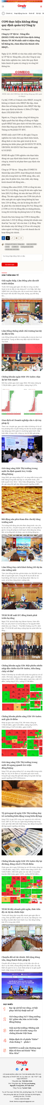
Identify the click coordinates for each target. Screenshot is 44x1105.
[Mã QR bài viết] (21, 238)
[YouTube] (27, 1069)
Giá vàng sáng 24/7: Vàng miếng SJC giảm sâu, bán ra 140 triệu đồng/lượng (24, 1019)
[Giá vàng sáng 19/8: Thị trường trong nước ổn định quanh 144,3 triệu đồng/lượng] (22, 499)
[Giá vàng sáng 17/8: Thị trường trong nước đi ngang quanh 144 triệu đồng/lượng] (22, 793)
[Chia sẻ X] (8, 238)
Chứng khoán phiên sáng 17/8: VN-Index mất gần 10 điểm (21, 718)
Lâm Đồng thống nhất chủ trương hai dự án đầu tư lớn (22, 332)
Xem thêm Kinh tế (10, 275)
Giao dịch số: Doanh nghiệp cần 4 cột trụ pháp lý (21, 421)
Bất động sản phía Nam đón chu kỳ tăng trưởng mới (21, 520)
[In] (17, 238)
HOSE (7, 247)
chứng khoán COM (27, 247)
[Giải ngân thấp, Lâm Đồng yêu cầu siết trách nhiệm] (22, 311)
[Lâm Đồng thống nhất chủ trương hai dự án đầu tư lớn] (22, 357)
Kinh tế (31, 13)
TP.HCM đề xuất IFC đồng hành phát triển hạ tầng (19, 616)
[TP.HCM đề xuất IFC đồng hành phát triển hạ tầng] (22, 646)
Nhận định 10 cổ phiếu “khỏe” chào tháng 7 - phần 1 (23, 1040)
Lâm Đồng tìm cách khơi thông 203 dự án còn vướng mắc (22, 568)
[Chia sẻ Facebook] (3, 238)
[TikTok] (22, 1069)
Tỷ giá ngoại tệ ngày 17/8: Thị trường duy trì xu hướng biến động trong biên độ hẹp (22, 814)
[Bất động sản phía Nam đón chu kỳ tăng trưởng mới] (22, 548)
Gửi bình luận (9, 264)
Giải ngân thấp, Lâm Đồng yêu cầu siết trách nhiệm (20, 282)
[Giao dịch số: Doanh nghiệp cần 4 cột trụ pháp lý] (22, 449)
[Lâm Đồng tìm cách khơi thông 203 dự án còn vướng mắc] (22, 595)
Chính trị (9, 13)
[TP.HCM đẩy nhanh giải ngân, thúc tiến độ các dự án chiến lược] (22, 937)
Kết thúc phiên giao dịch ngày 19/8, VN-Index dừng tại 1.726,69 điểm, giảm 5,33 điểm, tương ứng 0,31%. (21, 384)
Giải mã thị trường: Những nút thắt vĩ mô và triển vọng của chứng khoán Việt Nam (24, 1030)
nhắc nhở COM (31, 244)
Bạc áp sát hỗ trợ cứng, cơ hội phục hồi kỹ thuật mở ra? (23, 1009)
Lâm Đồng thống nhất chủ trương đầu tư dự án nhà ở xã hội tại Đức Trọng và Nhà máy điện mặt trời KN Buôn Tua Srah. (22, 339)
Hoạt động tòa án (20, 13)
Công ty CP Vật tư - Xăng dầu (15, 244)
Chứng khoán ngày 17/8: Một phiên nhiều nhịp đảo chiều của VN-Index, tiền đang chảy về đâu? (22, 668)
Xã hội (38, 13)
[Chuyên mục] (3, 6)
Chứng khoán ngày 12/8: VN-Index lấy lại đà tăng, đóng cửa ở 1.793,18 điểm (22, 862)
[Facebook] (17, 1069)
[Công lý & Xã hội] (22, 6)
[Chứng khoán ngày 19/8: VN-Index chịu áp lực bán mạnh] (22, 401)
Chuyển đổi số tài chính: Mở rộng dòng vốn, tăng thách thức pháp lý (21, 958)
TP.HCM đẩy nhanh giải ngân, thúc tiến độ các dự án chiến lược (21, 910)
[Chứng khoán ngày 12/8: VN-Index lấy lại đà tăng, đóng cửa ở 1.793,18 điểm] (22, 889)
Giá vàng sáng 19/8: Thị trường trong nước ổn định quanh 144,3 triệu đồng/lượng (20, 471)
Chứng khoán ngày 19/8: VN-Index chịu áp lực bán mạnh (21, 378)
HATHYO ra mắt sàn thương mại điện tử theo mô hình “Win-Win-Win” (25, 1050)
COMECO (15, 247)
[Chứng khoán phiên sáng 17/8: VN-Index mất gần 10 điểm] (22, 742)
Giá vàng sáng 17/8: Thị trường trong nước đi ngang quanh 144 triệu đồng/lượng (19, 765)
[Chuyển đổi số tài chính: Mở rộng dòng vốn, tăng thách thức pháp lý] (22, 985)
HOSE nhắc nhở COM (12, 249)
